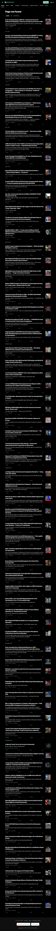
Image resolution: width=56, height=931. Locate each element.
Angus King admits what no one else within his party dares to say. (21, 884)
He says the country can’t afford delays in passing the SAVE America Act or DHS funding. (23, 275)
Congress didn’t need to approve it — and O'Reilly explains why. (21, 624)
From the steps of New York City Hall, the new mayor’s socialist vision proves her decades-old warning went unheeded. (22, 635)
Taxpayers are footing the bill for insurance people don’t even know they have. (23, 828)
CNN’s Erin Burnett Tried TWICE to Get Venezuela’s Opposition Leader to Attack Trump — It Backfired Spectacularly (24, 144)
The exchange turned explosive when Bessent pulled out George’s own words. (23, 907)
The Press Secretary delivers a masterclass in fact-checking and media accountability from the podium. (22, 792)
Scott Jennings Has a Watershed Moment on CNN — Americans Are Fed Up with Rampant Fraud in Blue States (22, 648)
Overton (11, 26)
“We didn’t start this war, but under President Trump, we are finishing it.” (23, 337)
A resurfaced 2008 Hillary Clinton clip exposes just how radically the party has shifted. (23, 476)
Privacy (26, 920)
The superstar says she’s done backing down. (16, 685)
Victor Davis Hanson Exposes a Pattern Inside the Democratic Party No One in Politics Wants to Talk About (24, 74)
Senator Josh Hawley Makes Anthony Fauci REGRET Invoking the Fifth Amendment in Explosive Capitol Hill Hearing (24, 36)
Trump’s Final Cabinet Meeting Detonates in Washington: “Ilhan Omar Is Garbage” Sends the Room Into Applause (22, 729)
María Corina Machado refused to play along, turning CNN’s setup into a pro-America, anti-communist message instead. (23, 148)
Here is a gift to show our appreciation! (15, 746)
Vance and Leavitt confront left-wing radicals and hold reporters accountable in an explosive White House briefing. (24, 578)
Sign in (52, 2)
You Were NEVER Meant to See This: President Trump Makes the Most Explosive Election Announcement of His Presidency (24, 49)
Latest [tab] (7, 15)
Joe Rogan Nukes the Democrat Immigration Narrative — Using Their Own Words (24, 472)
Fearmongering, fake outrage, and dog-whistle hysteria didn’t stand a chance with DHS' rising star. (22, 540)
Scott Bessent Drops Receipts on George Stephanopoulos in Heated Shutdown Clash (23, 904)
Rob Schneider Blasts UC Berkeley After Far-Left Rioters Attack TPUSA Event (24, 848)
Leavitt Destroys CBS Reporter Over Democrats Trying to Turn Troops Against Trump (24, 788)
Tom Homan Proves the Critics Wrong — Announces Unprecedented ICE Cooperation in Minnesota (21, 444)
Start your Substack (24, 924)
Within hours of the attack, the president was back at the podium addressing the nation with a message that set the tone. (24, 185)
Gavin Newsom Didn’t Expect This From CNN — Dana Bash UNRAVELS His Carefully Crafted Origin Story (22, 348)
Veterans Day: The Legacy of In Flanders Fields (19, 871)
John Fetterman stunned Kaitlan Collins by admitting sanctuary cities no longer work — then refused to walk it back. (23, 488)
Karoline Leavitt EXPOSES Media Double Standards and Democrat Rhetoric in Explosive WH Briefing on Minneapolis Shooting (23, 510)
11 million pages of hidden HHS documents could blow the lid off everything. (21, 198)
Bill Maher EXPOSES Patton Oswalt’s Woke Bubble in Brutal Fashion (23, 812)
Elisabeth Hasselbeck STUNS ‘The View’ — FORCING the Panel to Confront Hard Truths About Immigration (24, 320)
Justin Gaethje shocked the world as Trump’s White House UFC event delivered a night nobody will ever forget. (22, 107)
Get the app (35, 924)
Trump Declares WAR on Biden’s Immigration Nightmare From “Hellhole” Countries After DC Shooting (24, 763)
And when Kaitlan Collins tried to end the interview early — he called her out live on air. (24, 298)
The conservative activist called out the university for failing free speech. (23, 851)
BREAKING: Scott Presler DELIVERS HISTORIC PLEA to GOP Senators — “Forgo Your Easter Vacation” (23, 272)
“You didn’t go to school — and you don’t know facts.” (18, 411)
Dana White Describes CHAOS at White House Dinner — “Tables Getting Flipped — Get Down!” (22, 171)
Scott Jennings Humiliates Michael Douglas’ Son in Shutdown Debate (24, 837)
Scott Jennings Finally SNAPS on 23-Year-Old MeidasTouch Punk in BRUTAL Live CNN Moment (23, 157)
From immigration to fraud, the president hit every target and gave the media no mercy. (23, 527)
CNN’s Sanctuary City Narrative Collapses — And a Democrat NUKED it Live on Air (23, 485)
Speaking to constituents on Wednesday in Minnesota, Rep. (20, 376)
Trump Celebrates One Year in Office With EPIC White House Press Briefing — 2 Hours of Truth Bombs (23, 524)
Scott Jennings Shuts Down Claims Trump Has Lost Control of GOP (24, 693)
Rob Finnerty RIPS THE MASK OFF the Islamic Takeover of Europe (22, 419)
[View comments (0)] (19, 178)
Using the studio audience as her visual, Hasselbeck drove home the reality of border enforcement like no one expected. (24, 323)
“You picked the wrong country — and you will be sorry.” (19, 755)
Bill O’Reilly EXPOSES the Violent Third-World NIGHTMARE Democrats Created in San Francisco (23, 259)
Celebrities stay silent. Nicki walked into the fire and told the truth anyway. (23, 804)
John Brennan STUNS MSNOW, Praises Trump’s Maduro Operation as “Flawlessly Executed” (22, 610)
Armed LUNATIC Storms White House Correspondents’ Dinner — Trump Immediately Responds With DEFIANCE (24, 182)
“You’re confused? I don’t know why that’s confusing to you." (20, 602)
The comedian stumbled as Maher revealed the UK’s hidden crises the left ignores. (23, 815)
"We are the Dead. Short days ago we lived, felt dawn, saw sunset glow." (23, 873)
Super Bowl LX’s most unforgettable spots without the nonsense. (21, 400)
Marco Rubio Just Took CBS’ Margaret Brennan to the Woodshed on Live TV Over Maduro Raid (21, 599)
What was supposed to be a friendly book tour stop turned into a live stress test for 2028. (24, 352)
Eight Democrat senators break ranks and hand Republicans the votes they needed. (24, 895)
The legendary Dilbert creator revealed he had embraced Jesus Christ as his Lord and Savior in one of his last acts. (24, 565)
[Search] (49, 15)
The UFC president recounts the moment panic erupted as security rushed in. (24, 174)
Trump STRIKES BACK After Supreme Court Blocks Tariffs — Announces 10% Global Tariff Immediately (23, 384)
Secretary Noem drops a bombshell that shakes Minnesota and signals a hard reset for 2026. (23, 733)
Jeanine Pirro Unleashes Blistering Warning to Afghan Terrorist (24, 753)
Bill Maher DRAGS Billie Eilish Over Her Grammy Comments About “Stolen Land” (23, 408)
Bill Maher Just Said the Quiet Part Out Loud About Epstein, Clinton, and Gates (23, 670)
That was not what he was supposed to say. (16, 613)
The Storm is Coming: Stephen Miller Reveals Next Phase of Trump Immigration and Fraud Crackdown (23, 218)
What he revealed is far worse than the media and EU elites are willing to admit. (23, 422)
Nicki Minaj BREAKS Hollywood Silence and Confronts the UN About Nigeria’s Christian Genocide (23, 801)
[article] (28, 24)
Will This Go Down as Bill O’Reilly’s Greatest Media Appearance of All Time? (24, 497)
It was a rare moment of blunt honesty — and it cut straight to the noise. (23, 287)
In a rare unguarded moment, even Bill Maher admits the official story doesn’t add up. (22, 673)
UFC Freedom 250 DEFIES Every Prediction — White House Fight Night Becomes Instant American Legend (23, 103)
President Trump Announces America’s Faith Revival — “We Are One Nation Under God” (23, 431)
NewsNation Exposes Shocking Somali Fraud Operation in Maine (22, 717)
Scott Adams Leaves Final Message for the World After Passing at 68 (22, 562)
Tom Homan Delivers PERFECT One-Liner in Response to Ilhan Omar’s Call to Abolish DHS (24, 373)
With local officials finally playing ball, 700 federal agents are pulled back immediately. (23, 447)
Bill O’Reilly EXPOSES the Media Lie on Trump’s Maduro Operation (22, 621)
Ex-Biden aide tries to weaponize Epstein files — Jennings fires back (22, 696)
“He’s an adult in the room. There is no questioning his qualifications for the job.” (24, 311)
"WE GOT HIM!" (9, 235)
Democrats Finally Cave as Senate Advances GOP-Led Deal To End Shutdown (24, 892)
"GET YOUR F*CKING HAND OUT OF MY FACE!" (17, 160)
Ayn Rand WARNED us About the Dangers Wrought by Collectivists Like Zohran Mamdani (21, 632)
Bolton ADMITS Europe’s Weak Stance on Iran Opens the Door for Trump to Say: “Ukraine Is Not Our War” (24, 284)
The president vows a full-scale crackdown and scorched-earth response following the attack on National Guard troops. (23, 767)
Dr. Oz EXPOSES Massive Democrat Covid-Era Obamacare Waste (22, 825)
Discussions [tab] (16, 15)
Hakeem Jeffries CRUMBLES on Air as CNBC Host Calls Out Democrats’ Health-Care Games (23, 776)
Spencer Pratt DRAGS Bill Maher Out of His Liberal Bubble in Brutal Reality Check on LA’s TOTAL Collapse (23, 116)
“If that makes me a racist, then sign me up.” (16, 662)
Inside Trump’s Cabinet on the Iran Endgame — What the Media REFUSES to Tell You (24, 247)
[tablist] (12, 15)
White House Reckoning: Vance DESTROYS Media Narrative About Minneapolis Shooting (23, 574)
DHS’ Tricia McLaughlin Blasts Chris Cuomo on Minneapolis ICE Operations (23, 549)
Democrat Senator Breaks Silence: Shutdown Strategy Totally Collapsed (24, 881)
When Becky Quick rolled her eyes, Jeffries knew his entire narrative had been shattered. (23, 779)
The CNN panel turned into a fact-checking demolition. (18, 840)
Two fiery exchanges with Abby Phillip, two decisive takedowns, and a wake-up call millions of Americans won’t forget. (24, 651)
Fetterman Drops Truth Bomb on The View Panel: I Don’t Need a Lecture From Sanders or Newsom (24, 859)
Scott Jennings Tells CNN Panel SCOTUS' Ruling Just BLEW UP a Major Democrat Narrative (24, 361)
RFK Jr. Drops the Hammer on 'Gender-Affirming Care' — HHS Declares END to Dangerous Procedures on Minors (23, 704)
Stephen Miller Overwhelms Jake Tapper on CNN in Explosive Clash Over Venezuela (23, 587)
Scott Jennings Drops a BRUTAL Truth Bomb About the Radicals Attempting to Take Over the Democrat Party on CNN (24, 20)
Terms (30, 920)
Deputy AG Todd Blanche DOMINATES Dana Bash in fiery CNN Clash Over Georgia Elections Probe (23, 457)
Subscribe (46, 2)
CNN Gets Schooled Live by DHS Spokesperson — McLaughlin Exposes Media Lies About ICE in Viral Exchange (24, 537)
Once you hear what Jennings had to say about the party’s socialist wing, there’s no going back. (23, 24)
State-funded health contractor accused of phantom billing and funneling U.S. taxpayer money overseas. (23, 720)
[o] (48, 21)
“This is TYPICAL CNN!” (10, 210)
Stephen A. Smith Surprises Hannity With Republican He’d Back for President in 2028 (24, 308)
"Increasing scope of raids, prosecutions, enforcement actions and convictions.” (21, 221)
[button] (2, 5)
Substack (21, 928)
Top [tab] (11, 15)
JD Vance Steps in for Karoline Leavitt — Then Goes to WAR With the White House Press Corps (23, 132)
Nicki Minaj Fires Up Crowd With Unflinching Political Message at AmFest (24, 682)
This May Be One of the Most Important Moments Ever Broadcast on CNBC (21, 61)
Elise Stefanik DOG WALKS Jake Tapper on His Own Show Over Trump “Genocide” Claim (24, 207)
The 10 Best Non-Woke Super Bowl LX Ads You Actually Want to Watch (24, 397)
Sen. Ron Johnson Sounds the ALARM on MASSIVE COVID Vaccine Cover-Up (23, 195)
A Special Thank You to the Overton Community (19, 744)
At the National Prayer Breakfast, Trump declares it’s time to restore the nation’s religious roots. (23, 435)
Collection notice (36, 920)
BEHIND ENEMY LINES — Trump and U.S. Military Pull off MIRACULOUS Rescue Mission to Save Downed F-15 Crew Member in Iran (22, 231)
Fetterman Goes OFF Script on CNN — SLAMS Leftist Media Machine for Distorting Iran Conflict (23, 295)
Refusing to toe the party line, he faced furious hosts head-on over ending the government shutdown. (23, 862)
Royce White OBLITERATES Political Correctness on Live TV (23, 660)
